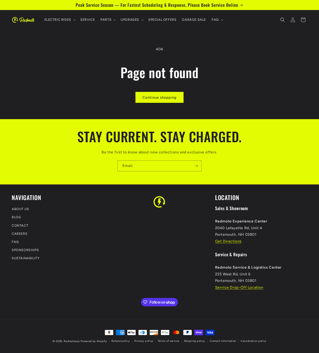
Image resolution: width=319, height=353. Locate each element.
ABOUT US (20, 209)
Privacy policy (143, 341)
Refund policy (120, 341)
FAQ (15, 242)
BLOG (16, 217)
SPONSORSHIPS (25, 250)
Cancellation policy (253, 341)
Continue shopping (159, 97)
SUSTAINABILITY (25, 258)
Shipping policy (194, 341)
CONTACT (20, 226)
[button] (60, 20)
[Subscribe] (196, 165)
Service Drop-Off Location (239, 287)
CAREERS (19, 234)
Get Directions (228, 241)
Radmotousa (72, 341)
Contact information (223, 341)
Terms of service (168, 341)
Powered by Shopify (94, 341)
